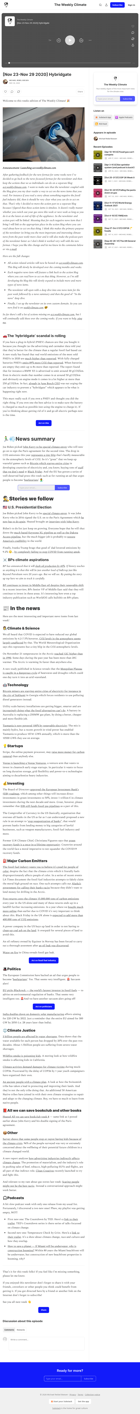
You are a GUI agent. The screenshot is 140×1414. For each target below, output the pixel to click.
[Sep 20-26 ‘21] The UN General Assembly (119, 242)
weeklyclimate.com (33, 308)
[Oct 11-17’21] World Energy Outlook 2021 (118, 204)
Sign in (131, 5)
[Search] (100, 5)
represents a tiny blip (43, 455)
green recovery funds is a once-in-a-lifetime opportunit (39, 843)
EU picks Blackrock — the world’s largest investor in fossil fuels (40, 990)
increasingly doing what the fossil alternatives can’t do (34, 711)
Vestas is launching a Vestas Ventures (24, 763)
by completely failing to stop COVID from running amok (47, 552)
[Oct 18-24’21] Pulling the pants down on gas (120, 191)
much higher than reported (40, 359)
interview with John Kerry (64, 522)
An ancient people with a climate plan (24, 1082)
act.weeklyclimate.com (15, 187)
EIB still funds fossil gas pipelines (40, 806)
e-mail (13, 249)
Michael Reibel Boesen (19, 80)
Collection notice (92, 1394)
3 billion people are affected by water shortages (30, 1037)
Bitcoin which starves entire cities (49, 463)
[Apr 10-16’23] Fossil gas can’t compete (119, 153)
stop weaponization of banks (44, 821)
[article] (115, 155)
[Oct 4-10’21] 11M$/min (116, 215)
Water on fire (10, 953)
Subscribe (117, 5)
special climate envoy (55, 513)
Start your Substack (62, 1401)
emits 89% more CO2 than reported (42, 363)
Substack (56, 1408)
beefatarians (31, 480)
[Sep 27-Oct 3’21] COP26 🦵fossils (118, 229)
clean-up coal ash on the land (19, 930)
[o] (98, 155)
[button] (50, 40)
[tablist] (14, 1330)
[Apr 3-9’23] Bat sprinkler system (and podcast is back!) (119, 166)
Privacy (73, 1394)
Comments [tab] (9, 1330)
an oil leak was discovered (54, 946)
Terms (80, 1394)
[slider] (70, 63)
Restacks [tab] (21, 1330)
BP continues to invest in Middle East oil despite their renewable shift (43, 585)
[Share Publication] (106, 5)
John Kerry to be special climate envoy (45, 447)
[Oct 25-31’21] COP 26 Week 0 (119, 177)
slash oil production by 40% (50, 566)
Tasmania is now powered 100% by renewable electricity (35, 726)
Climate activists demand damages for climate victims (34, 1067)
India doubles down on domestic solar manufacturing (33, 1014)
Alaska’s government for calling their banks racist (42, 886)
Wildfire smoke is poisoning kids (22, 1056)
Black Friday (35, 472)
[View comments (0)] (133, 32)
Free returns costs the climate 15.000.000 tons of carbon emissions (41, 899)
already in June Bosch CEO (44, 384)
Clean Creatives (45, 1171)
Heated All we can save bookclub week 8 (26, 1117)
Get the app (83, 1401)
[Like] (5, 91)
